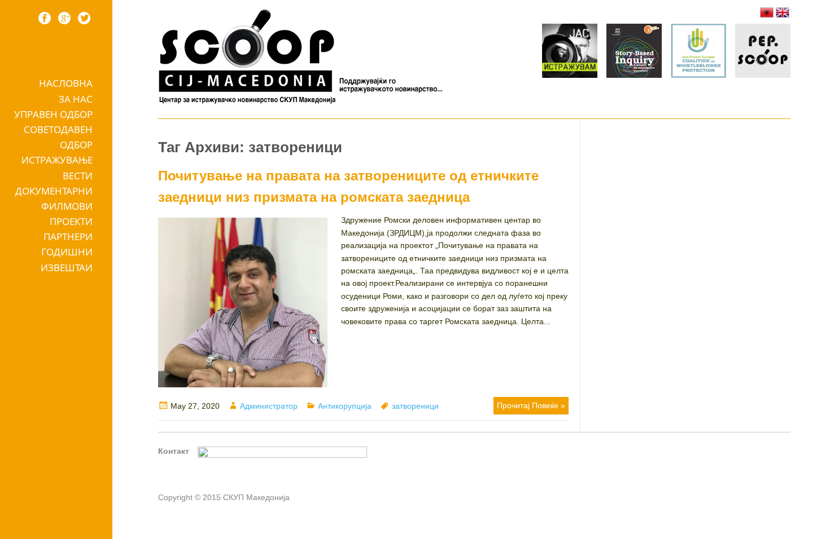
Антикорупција (345, 405)
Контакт (173, 451)
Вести (78, 175)
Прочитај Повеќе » (531, 405)
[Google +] (64, 18)
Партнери (68, 236)
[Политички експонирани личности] (762, 52)
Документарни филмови (54, 198)
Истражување (57, 159)
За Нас (76, 98)
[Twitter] (84, 18)
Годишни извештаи (67, 259)
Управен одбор (53, 114)
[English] (782, 12)
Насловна (66, 83)
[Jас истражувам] (569, 52)
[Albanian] (767, 12)
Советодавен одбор (58, 137)
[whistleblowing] (698, 52)
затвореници (415, 405)
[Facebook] (44, 18)
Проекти (71, 221)
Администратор (269, 405)
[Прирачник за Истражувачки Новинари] (634, 52)
